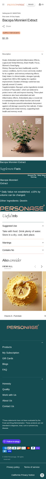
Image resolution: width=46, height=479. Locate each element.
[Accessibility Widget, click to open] (42, 475)
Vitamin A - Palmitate (13, 316)
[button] (42, 266)
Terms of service (32, 467)
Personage (12, 457)
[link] (22, 291)
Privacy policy (13, 467)
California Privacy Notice (23, 475)
